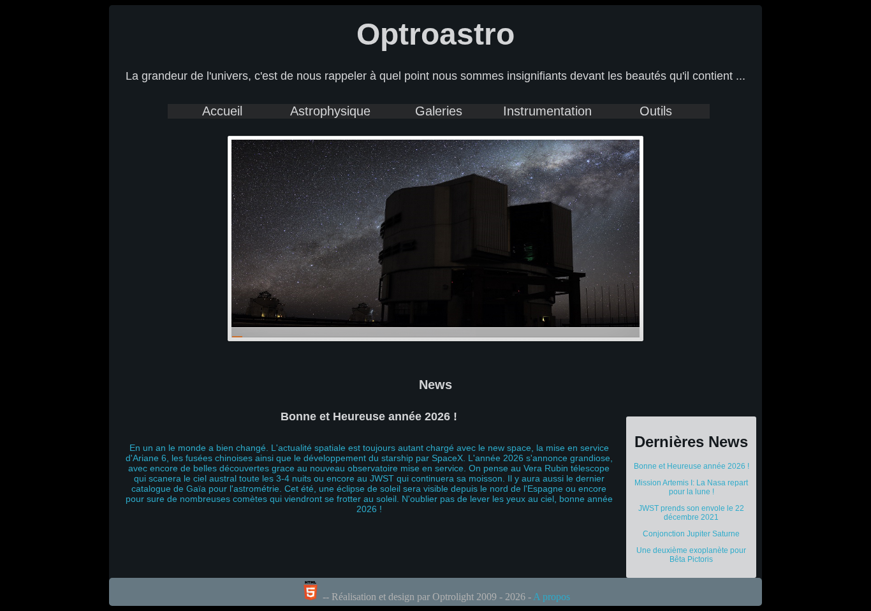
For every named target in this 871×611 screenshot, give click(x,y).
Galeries (438, 111)
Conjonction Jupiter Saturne (691, 533)
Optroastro (435, 34)
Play (601, 159)
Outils (656, 111)
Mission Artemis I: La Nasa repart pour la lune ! (691, 487)
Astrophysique (330, 111)
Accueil (222, 111)
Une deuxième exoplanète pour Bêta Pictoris (691, 555)
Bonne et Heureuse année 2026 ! (691, 466)
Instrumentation (547, 111)
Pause (620, 159)
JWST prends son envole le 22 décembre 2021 (691, 513)
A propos (551, 596)
